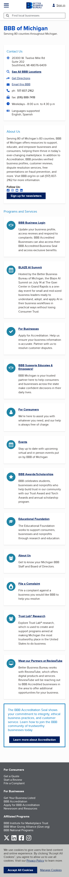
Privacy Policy (35, 860)
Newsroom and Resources (20, 808)
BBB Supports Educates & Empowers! (35, 367)
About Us (24, 555)
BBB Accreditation (15, 801)
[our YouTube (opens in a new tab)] (16, 191)
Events (22, 442)
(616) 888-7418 (26, 97)
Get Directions (21, 78)
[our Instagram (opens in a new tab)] (12, 191)
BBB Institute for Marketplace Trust (26, 823)
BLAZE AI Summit (30, 267)
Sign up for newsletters (26, 196)
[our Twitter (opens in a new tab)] (7, 840)
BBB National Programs (18, 830)
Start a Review (13, 780)
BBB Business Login (31, 223)
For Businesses (28, 329)
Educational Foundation (33, 519)
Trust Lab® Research (31, 616)
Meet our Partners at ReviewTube (40, 661)
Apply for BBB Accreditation (22, 805)
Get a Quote (11, 776)
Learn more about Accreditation (34, 740)
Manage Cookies (51, 870)
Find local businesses (25, 15)
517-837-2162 (25, 90)
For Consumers (28, 409)
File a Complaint (29, 584)
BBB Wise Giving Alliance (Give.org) (26, 827)
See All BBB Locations (26, 71)
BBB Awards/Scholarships (35, 474)
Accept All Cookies (20, 870)
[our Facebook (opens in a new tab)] (8, 191)
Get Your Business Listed (19, 798)
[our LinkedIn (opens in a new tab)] (21, 191)
